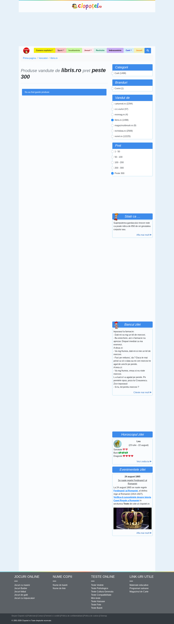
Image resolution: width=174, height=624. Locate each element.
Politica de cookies (91, 616)
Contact (40, 616)
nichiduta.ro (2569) (124, 131)
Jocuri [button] (87, 50)
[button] (148, 50)
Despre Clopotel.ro (19, 616)
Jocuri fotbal (20, 591)
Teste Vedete (97, 585)
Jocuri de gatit (21, 595)
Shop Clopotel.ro (26, 50)
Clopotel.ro (87, 6)
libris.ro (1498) (121, 120)
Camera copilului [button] (44, 50)
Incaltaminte (74, 50)
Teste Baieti (96, 608)
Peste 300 (119, 173)
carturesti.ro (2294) (124, 104)
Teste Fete (96, 604)
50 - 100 (118, 157)
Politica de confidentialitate (71, 616)
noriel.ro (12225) (122, 136)
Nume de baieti (60, 585)
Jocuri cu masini (22, 585)
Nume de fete (59, 588)
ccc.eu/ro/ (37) (121, 109)
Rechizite (100, 50)
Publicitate (32, 616)
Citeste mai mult (141, 392)
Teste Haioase (98, 601)
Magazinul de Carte (139, 591)
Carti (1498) (120, 73)
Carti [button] (128, 50)
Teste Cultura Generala (102, 591)
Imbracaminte (115, 50)
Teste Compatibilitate (101, 595)
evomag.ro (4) (121, 114)
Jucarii (139, 50)
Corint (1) (119, 88)
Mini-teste (95, 598)
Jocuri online (26, 576)
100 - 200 (119, 162)
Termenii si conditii (52, 616)
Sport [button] (60, 50)
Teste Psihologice (99, 588)
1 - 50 (117, 151)
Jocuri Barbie (20, 588)
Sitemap (103, 616)
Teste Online (103, 576)
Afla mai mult (143, 235)
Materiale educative (139, 585)
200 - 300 (119, 168)
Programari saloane (139, 588)
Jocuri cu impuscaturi (24, 598)
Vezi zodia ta (143, 461)
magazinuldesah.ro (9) (125, 125)
